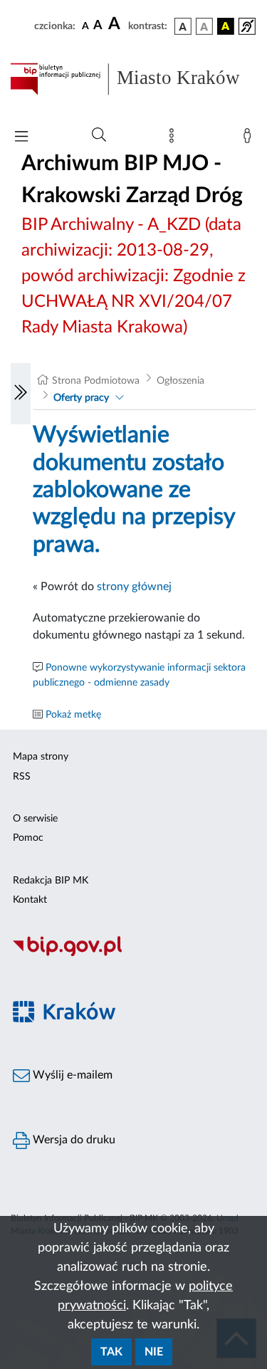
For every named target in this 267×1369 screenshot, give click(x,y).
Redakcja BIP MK (50, 881)
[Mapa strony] (174, 139)
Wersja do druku (72, 1139)
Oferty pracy (81, 398)
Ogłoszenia (180, 381)
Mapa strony (40, 757)
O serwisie (35, 819)
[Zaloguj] (250, 139)
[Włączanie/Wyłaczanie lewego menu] (21, 393)
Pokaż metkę (73, 715)
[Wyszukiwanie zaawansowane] (99, 135)
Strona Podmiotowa (96, 381)
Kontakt (30, 900)
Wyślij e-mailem (71, 1075)
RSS (22, 777)
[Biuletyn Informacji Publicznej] (133, 954)
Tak (111, 1352)
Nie (154, 1352)
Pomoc (28, 838)
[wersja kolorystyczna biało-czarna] (204, 26)
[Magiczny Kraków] (133, 1020)
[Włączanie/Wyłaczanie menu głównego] (21, 137)
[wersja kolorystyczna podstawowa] (183, 26)
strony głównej (134, 586)
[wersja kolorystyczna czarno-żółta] (225, 26)
